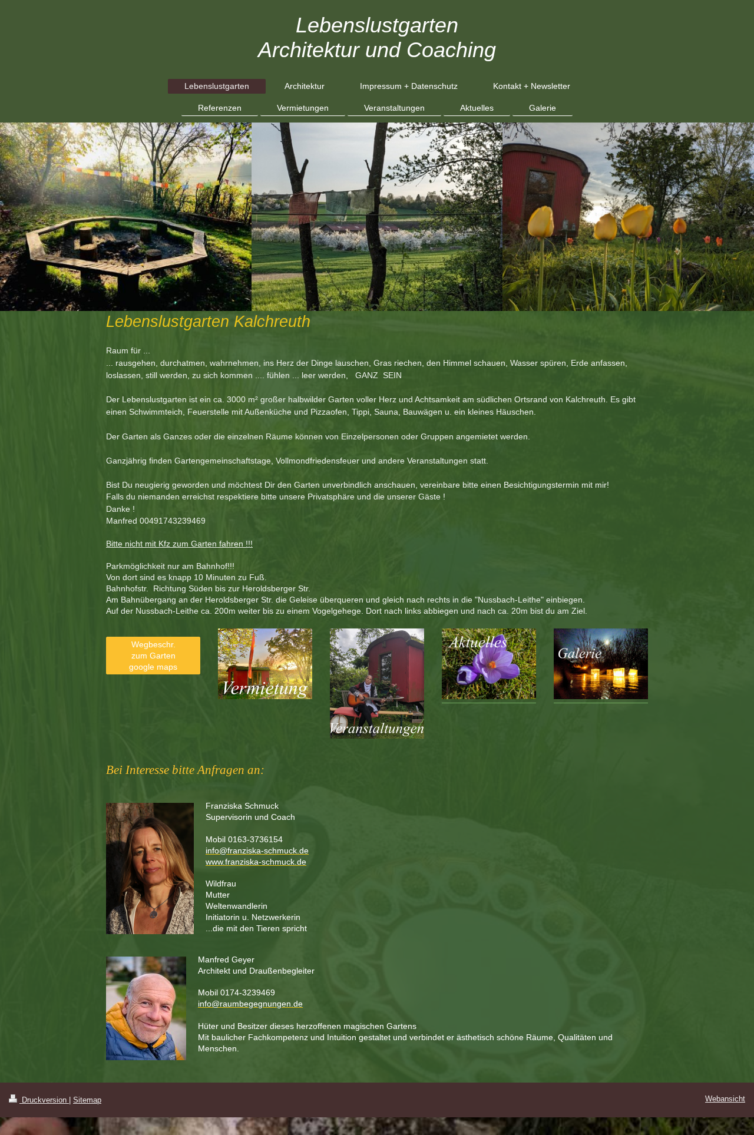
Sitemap (87, 1100)
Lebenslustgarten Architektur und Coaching (377, 37)
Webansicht (725, 1099)
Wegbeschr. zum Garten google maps (153, 655)
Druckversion (44, 1100)
